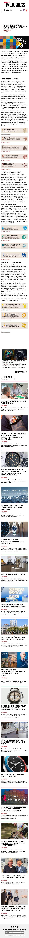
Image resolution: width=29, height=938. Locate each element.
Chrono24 (15, 218)
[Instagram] (13, 927)
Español (5, 30)
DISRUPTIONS (20, 372)
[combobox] (8, 379)
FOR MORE (6, 377)
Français (9, 30)
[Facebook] (11, 927)
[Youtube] (17, 927)
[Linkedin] (15, 927)
